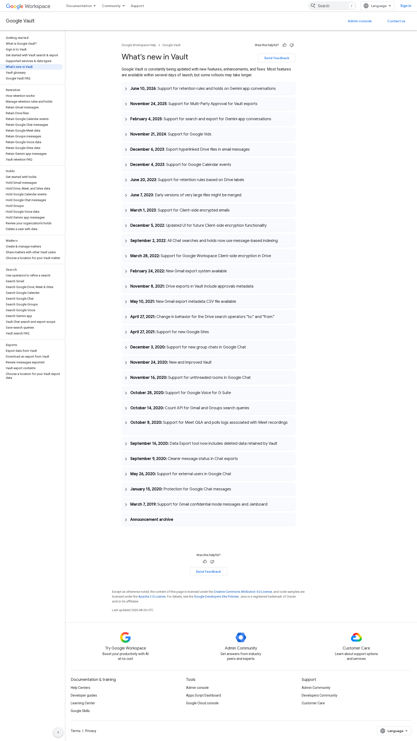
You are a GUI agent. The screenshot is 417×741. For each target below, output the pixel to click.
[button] (208, 88)
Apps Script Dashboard (203, 695)
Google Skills (80, 711)
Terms (76, 731)
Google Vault (20, 21)
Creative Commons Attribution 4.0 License (243, 591)
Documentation (79, 6)
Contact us (396, 21)
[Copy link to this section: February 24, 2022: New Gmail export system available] (231, 271)
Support (137, 6)
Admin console (360, 21)
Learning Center (83, 703)
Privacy (90, 731)
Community (111, 6)
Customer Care (313, 703)
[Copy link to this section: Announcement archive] (178, 519)
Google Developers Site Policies (216, 596)
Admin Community (316, 688)
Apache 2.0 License (152, 596)
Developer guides (84, 695)
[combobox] (332, 5)
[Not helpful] (291, 45)
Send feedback (276, 58)
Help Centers (80, 688)
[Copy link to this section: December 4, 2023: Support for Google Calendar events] (236, 164)
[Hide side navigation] (58, 732)
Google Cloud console (202, 703)
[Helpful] (284, 45)
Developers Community (319, 695)
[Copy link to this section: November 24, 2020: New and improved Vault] (216, 362)
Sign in (405, 6)
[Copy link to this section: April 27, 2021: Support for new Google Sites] (214, 332)
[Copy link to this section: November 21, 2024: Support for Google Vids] (216, 134)
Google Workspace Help (139, 45)
